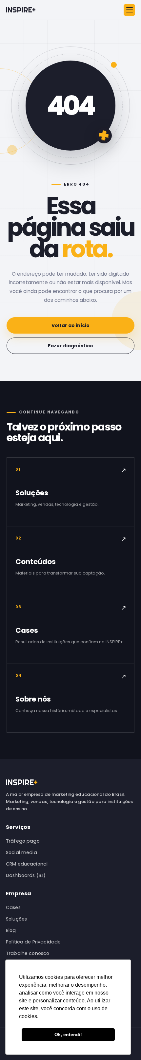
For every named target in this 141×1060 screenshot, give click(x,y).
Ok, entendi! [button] (68, 1034)
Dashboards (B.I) (26, 875)
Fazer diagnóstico (70, 345)
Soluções (16, 919)
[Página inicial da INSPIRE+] (20, 9)
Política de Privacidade (33, 942)
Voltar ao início (70, 325)
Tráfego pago (23, 841)
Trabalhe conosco (27, 953)
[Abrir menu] (129, 10)
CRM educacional (27, 864)
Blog (11, 930)
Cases (13, 907)
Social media (21, 852)
